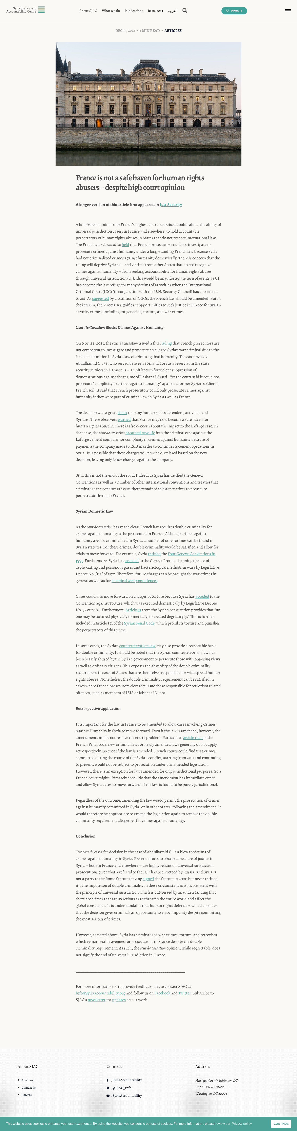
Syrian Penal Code (139, 623)
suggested (100, 298)
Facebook (162, 993)
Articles (173, 30)
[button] (288, 11)
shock (122, 412)
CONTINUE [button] (281, 1123)
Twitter (184, 993)
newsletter (96, 1000)
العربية (173, 10)
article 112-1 (193, 737)
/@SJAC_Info (121, 1087)
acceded (132, 560)
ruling (166, 343)
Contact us (29, 1087)
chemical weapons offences (134, 580)
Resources (155, 10)
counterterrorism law (137, 646)
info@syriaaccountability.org (100, 993)
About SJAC (88, 10)
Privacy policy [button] (242, 1123)
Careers (27, 1095)
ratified (154, 554)
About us (27, 1080)
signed (148, 878)
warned (124, 419)
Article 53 (133, 610)
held (125, 244)
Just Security (171, 204)
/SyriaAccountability (126, 1080)
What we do (111, 10)
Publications (134, 10)
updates (119, 1000)
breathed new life (140, 432)
